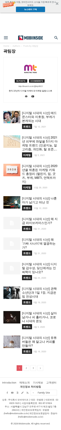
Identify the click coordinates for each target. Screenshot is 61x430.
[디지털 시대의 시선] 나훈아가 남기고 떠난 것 (39, 200)
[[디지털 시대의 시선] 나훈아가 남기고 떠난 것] (11, 202)
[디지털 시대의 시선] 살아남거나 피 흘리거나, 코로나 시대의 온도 (39, 317)
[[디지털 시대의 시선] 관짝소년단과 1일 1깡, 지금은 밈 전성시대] (11, 292)
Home (6, 45)
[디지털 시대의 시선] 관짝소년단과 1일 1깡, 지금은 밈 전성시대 (39, 292)
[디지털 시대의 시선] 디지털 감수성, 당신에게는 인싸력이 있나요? (39, 268)
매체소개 (24, 382)
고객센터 (51, 382)
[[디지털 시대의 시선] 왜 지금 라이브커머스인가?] (11, 223)
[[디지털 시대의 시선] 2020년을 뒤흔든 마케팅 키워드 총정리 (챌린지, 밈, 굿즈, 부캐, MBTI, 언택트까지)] (11, 170)
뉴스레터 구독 (30, 9)
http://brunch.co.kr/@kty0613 (30, 86)
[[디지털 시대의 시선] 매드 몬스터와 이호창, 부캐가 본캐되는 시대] (11, 117)
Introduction (9, 382)
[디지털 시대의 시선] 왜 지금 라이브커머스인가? (40, 220)
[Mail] (27, 97)
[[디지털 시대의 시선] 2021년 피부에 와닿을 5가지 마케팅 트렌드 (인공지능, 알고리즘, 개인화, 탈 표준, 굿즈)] (11, 141)
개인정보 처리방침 (30, 386)
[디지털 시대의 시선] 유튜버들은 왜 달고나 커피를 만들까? (39, 341)
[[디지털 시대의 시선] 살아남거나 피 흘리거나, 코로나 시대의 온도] (11, 317)
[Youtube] (33, 97)
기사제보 (38, 382)
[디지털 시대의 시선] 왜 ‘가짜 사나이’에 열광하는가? (39, 243)
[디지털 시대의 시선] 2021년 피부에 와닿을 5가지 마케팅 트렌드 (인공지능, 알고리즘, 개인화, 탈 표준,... (40, 143)
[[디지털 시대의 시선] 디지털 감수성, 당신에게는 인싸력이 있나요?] (11, 268)
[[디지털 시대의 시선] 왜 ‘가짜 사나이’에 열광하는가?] (11, 243)
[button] (30, 6)
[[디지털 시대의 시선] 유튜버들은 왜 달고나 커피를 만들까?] (11, 342)
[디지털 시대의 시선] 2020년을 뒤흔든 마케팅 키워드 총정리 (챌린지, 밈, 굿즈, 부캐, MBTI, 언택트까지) (39, 173)
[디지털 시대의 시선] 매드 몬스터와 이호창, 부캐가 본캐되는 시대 (39, 116)
